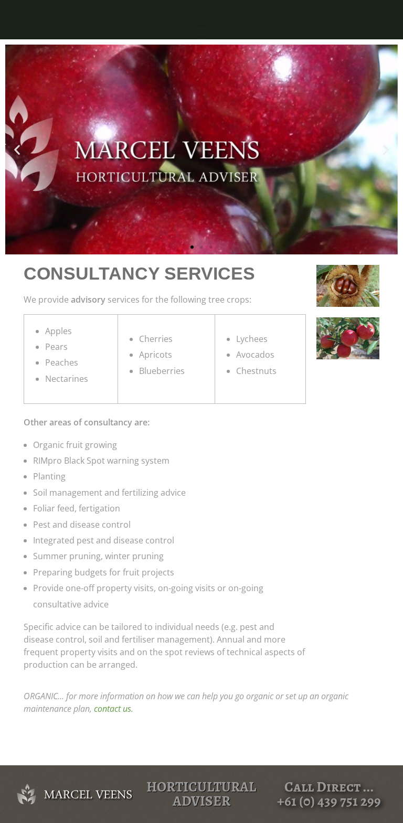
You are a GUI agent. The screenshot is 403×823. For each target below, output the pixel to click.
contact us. (113, 708)
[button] (17, 149)
